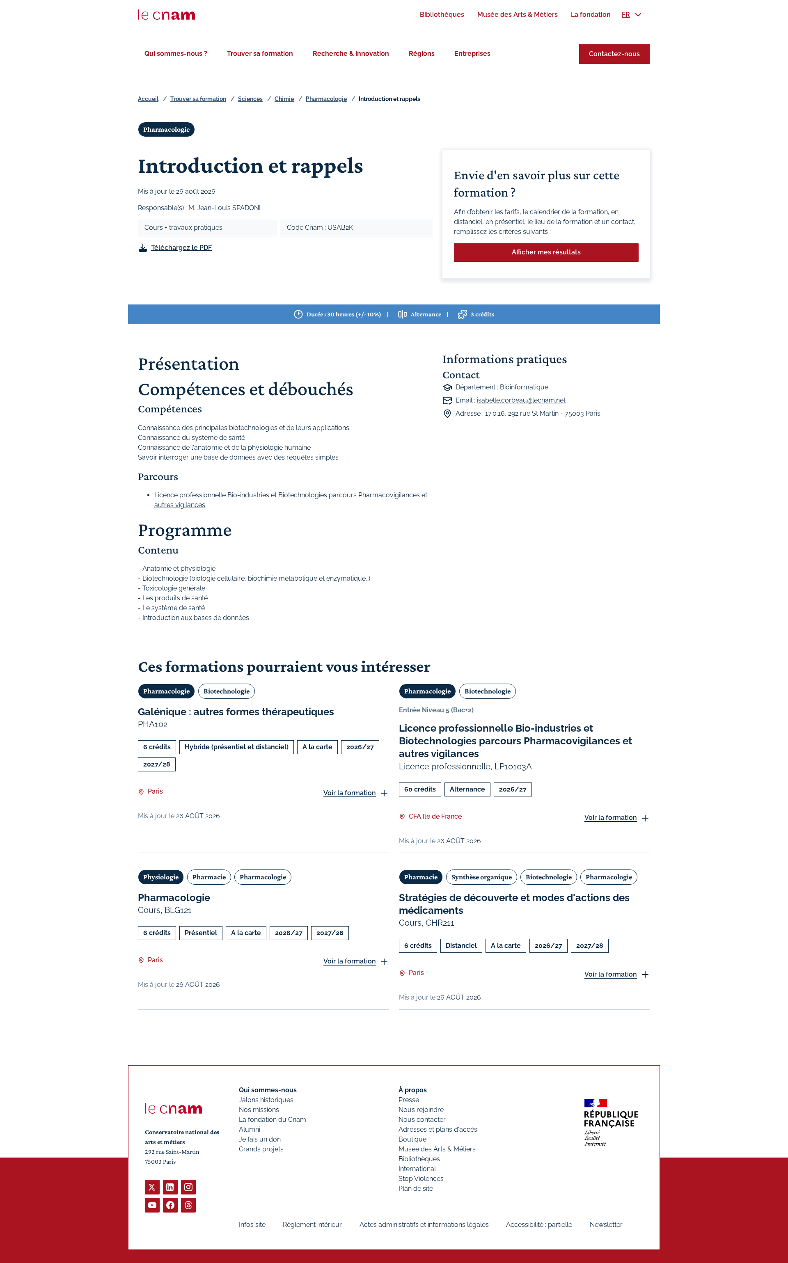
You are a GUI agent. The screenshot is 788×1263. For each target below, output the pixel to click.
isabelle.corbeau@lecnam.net (521, 400)
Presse (409, 1100)
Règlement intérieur (312, 1225)
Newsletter (606, 1225)
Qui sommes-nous (268, 1090)
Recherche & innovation (351, 53)
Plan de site (416, 1188)
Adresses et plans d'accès (438, 1129)
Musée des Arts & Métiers (437, 1149)
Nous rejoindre (421, 1110)
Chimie (284, 99)
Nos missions (259, 1110)
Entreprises (472, 53)
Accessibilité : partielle (539, 1225)
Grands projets (261, 1149)
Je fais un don (260, 1139)
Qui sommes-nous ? (175, 53)
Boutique (412, 1139)
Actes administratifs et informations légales (424, 1225)
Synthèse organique (481, 877)
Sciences (250, 99)
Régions (422, 53)
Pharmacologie (326, 99)
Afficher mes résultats (546, 252)
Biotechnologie (227, 691)
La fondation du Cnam (272, 1119)
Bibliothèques (419, 1159)
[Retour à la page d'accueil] (166, 15)
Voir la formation (349, 793)
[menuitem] (442, 14)
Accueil (148, 99)
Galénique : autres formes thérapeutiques (236, 712)
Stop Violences (421, 1179)
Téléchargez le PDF (181, 248)
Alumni (249, 1129)
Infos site (252, 1225)
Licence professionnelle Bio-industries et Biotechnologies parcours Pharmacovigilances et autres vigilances (515, 741)
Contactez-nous (614, 54)
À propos (413, 1090)
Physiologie (161, 877)
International (417, 1169)
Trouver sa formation (260, 53)
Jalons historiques (266, 1100)
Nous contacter (422, 1119)
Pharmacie (209, 877)
